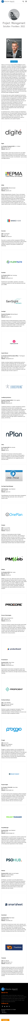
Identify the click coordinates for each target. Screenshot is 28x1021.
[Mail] (7, 1006)
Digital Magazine (14, 61)
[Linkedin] (5, 1006)
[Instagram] (2, 1006)
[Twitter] (9, 1006)
